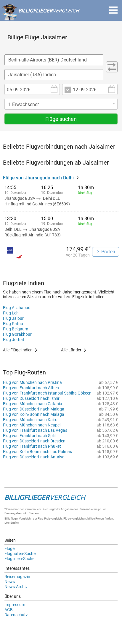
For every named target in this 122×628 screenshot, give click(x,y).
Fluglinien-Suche (19, 558)
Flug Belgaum (15, 329)
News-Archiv (16, 586)
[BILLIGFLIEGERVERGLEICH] (40, 17)
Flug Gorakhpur (17, 334)
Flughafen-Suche (20, 553)
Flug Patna (13, 323)
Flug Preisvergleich (50, 518)
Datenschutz (16, 614)
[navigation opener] (113, 10)
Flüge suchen (61, 119)
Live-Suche (11, 522)
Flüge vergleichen (74, 518)
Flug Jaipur (13, 318)
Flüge (9, 548)
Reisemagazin (17, 576)
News (9, 581)
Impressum (14, 604)
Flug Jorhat (13, 339)
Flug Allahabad (16, 307)
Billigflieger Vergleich (17, 518)
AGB (8, 609)
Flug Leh (11, 313)
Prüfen (108, 251)
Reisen (99, 518)
